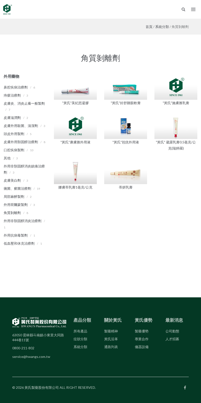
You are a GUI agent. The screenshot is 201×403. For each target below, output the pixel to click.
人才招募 (172, 339)
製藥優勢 (142, 331)
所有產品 (80, 331)
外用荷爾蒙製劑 (16, 204)
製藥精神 (111, 331)
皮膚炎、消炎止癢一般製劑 (24, 103)
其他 (7, 158)
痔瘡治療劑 (12, 95)
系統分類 (162, 27)
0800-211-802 (23, 348)
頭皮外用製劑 (14, 134)
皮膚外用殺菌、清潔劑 (21, 126)
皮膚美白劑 (12, 180)
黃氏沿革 (111, 339)
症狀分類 (80, 339)
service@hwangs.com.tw (31, 356)
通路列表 (111, 347)
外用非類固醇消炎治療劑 (22, 221)
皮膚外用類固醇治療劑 (21, 142)
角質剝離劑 (12, 213)
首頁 (149, 27)
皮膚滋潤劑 (12, 117)
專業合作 (142, 339)
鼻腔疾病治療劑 (16, 87)
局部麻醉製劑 (14, 196)
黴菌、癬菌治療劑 (17, 188)
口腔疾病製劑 (14, 150)
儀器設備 (142, 347)
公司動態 (172, 331)
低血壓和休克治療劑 (19, 243)
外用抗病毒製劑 (16, 235)
